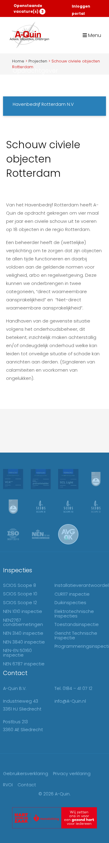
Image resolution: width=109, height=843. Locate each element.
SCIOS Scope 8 (19, 585)
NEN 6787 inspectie (24, 664)
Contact (27, 785)
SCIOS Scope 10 (20, 594)
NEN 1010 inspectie (22, 611)
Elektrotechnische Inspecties (74, 613)
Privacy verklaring (72, 774)
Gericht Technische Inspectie (75, 635)
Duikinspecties (70, 603)
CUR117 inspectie (72, 594)
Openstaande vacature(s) (29, 8)
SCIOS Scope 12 (20, 603)
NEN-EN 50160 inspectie (17, 652)
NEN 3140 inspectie (23, 633)
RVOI (8, 785)
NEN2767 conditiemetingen (23, 622)
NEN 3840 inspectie (24, 642)
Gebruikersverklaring (25, 774)
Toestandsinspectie (76, 624)
